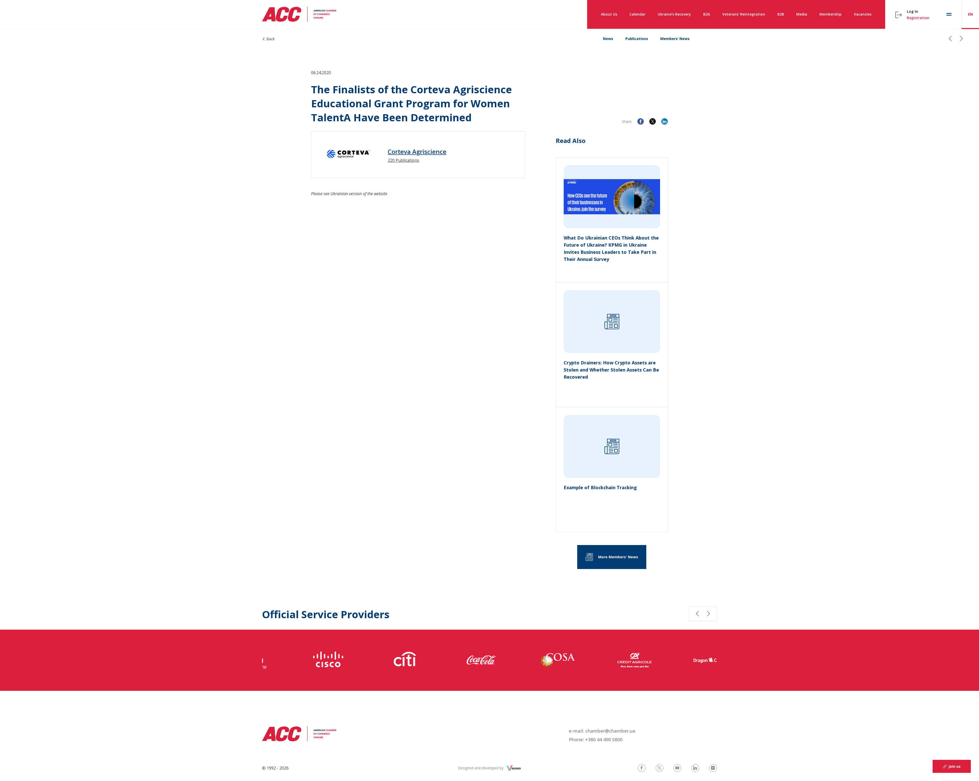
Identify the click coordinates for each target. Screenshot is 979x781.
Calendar (637, 14)
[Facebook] (640, 121)
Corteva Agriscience (417, 152)
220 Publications (403, 160)
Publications (636, 38)
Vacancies (862, 14)
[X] (652, 121)
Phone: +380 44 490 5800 (595, 739)
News (608, 38)
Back (270, 38)
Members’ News (675, 38)
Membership (830, 14)
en (970, 14)
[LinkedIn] (664, 121)
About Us (609, 14)
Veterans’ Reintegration (743, 14)
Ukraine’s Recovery (674, 14)
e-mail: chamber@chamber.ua (602, 731)
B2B (780, 14)
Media (801, 14)
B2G (706, 14)
